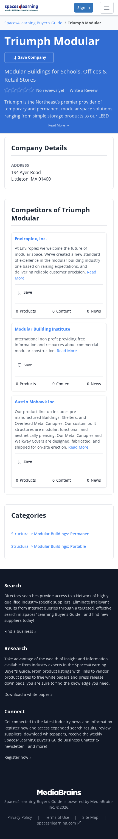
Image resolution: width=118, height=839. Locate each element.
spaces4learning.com (57, 823)
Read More (67, 350)
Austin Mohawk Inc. (35, 401)
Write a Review (84, 90)
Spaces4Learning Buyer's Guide (33, 22)
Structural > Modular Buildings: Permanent (51, 533)
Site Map (90, 817)
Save (28, 292)
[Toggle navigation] (107, 8)
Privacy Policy (19, 817)
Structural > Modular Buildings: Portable (48, 546)
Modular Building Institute (42, 329)
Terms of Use (57, 817)
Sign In (83, 7)
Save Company (32, 57)
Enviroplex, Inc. (31, 238)
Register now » (17, 757)
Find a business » (20, 631)
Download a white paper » (28, 694)
